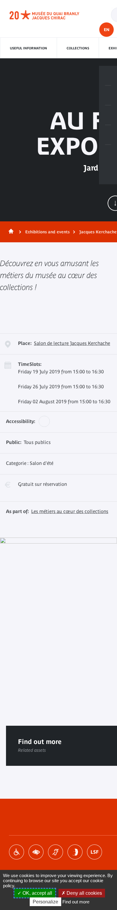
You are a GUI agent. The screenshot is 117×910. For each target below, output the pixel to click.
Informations (108, 95)
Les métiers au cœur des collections (69, 511)
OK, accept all (36, 893)
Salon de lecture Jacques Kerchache (72, 343)
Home (10, 231)
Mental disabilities (75, 851)
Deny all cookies (83, 893)
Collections (78, 48)
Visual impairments (36, 851)
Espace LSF (94, 851)
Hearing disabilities (55, 851)
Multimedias (108, 135)
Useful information (28, 48)
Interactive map (108, 155)
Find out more (75, 901)
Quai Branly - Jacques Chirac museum (51, 14)
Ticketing (108, 76)
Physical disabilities (16, 851)
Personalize (45, 901)
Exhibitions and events (47, 231)
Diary (108, 115)
